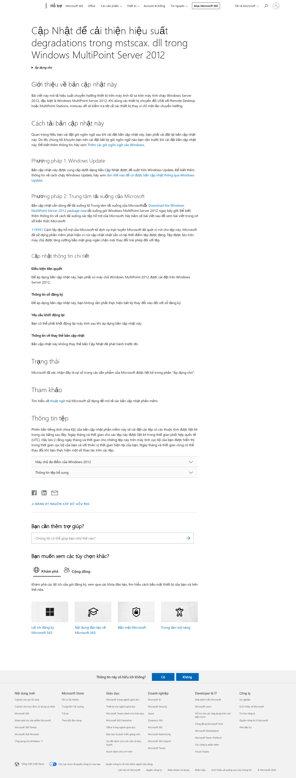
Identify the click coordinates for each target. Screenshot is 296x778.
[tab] (47, 571)
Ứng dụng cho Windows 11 (29, 741)
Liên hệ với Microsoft (129, 770)
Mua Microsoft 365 (206, 6)
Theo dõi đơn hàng (71, 720)
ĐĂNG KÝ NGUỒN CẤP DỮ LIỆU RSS (62, 504)
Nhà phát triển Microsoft (208, 699)
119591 (37, 229)
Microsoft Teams (157, 748)
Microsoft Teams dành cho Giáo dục (125, 713)
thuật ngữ (57, 400)
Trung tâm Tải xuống (73, 706)
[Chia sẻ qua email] (52, 491)
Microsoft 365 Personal (27, 734)
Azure (151, 713)
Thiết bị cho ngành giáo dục (120, 706)
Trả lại (65, 713)
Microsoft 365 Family (26, 727)
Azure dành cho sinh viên (119, 751)
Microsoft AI (154, 699)
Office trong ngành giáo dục (120, 727)
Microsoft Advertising (159, 734)
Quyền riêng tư (154, 770)
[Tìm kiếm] (188, 538)
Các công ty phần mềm (207, 744)
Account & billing (154, 6)
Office (91, 6)
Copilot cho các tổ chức (27, 699)
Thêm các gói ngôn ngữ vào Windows (116, 144)
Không (187, 677)
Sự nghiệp (244, 699)
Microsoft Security (157, 706)
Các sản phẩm (110, 6)
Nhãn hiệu (200, 770)
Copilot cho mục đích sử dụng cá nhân (35, 706)
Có (163, 677)
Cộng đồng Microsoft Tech (209, 723)
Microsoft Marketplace (207, 730)
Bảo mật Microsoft (132, 627)
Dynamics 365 (155, 720)
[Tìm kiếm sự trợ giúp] (266, 5)
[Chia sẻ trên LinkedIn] (42, 491)
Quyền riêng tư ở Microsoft (253, 720)
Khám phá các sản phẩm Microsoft (33, 720)
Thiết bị (131, 6)
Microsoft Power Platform (208, 737)
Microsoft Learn (203, 706)
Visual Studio (202, 751)
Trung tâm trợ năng (175, 627)
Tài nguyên (177, 6)
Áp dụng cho (43, 67)
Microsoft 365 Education (119, 720)
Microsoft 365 (74, 6)
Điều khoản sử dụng (178, 770)
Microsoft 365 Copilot (159, 741)
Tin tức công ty (247, 713)
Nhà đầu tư (245, 727)
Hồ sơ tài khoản (70, 699)
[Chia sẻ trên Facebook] (34, 491)
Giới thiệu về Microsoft (251, 706)
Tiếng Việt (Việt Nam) (32, 763)
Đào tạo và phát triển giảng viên (123, 734)
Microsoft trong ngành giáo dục (122, 699)
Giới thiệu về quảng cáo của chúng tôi (231, 770)
